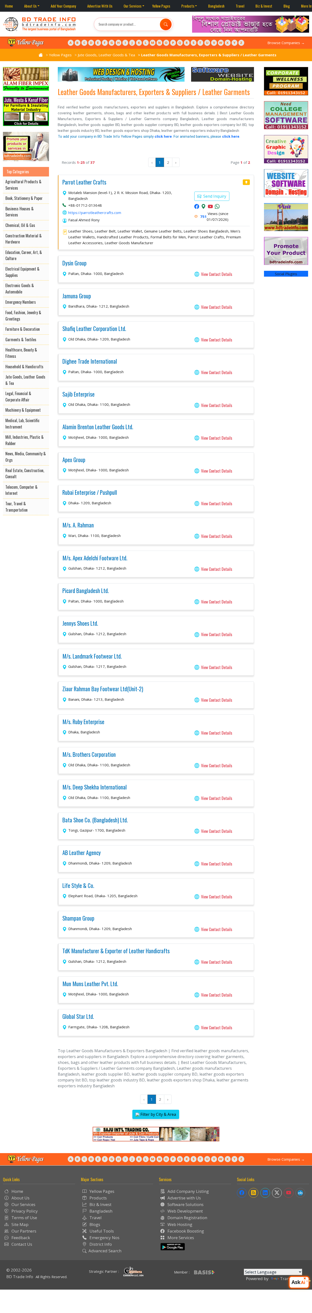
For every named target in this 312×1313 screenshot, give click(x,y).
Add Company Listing (187, 1191)
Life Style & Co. (78, 885)
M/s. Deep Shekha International (94, 787)
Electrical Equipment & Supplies (22, 272)
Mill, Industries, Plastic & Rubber (24, 440)
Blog (286, 6)
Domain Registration (186, 1217)
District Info (100, 1244)
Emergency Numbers (20, 302)
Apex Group (73, 460)
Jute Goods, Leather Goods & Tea (106, 54)
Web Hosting (179, 1224)
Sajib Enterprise (78, 394)
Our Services (132, 6)
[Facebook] (196, 207)
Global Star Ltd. (78, 1016)
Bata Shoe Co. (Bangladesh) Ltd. (95, 820)
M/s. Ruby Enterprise (83, 722)
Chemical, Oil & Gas (20, 225)
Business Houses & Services (19, 212)
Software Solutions (185, 1204)
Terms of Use (23, 1217)
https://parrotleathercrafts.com (94, 212)
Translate (289, 1278)
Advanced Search (104, 1251)
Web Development (184, 1211)
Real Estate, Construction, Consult (24, 473)
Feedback (20, 1237)
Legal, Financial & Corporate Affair (18, 396)
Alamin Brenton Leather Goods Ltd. (97, 427)
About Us (30, 6)
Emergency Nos (103, 1237)
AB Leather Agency (81, 852)
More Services (180, 1237)
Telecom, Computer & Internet (21, 490)
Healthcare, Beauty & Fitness (21, 353)
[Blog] (253, 1193)
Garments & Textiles (20, 339)
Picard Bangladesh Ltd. (85, 590)
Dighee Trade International (89, 361)
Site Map (19, 1224)
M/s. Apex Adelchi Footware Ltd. (94, 558)
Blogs (94, 1224)
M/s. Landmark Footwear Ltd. (92, 656)
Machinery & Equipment (23, 410)
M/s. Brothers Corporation (89, 754)
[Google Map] (203, 207)
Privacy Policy (24, 1211)
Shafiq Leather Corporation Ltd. (94, 328)
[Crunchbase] (300, 1193)
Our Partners (23, 1231)
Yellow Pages (161, 6)
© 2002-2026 (19, 1270)
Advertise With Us (99, 6)
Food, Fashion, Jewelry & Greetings (23, 316)
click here (163, 136)
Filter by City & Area (157, 1114)
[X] (277, 1193)
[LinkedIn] (265, 1193)
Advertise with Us (183, 1198)
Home (9, 6)
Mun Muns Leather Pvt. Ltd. (90, 984)
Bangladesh (216, 6)
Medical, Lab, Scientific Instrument (22, 424)
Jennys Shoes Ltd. (80, 623)
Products (187, 6)
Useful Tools (101, 1231)
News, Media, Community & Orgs (25, 457)
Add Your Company (63, 6)
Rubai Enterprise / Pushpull (89, 492)
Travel (240, 6)
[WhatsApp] (217, 207)
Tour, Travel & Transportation (16, 507)
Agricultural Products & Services (23, 185)
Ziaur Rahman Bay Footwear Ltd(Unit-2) (102, 689)
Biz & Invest (263, 6)
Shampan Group (78, 918)
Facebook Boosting (185, 1231)
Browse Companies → (286, 42)
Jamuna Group (76, 296)
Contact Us (21, 1244)
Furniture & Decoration (22, 329)
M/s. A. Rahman (78, 525)
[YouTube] (210, 207)
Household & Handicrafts (24, 367)
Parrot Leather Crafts (84, 182)
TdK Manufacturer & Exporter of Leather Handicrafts (116, 951)
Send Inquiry (214, 196)
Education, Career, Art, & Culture (23, 255)
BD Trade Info (19, 1276)
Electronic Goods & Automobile (19, 288)
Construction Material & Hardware (23, 239)
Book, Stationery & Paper (24, 198)
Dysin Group (74, 263)
